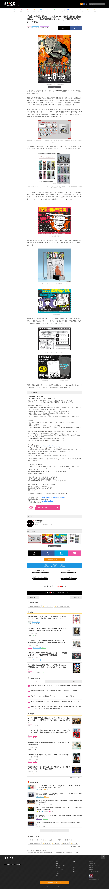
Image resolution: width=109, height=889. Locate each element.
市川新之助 (68, 840)
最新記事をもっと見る (75, 777)
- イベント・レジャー (60, 865)
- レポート (74, 867)
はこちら (44, 507)
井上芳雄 (74, 843)
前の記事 (32, 597)
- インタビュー (75, 865)
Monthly (73, 682)
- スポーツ (58, 873)
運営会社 (91, 861)
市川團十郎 (58, 840)
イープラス (29, 850)
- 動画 (73, 861)
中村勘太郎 (47, 843)
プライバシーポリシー (94, 871)
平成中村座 (56, 843)
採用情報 (91, 867)
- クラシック (58, 867)
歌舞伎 (31, 840)
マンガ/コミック (48, 606)
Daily (36, 682)
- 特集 (73, 871)
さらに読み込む (54, 831)
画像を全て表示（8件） (55, 87)
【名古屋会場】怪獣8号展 (62, 606)
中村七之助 (40, 840)
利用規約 (91, 869)
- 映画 (57, 875)
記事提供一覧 (92, 863)
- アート (57, 871)
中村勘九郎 (49, 840)
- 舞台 (57, 863)
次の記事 (76, 597)
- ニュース (74, 863)
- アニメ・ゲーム (59, 869)
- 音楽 (57, 861)
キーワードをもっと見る (74, 846)
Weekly (54, 682)
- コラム (74, 869)
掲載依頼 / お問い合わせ (94, 865)
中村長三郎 (66, 843)
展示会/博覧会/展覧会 (35, 606)
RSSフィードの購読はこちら (55, 559)
